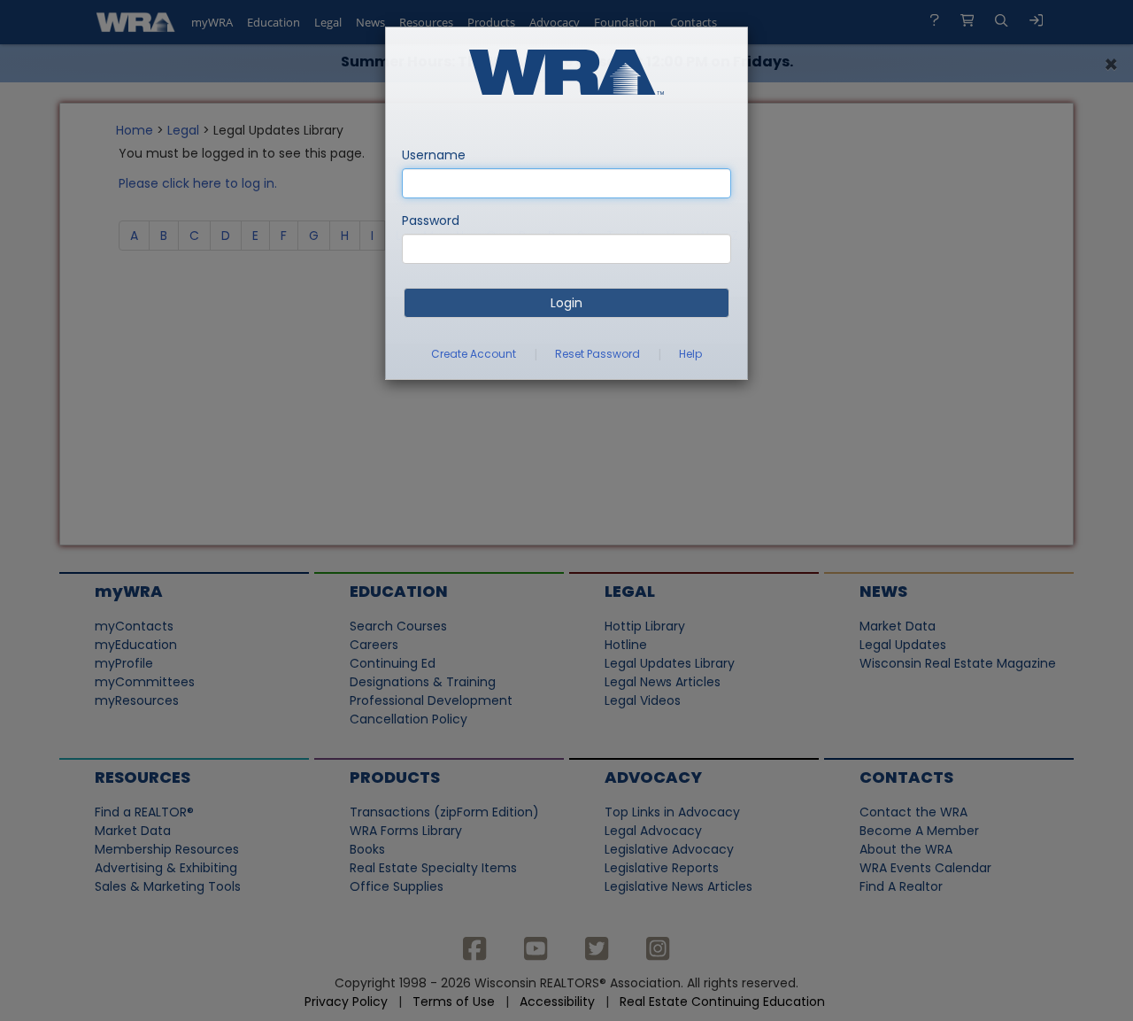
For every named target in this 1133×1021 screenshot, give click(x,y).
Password (430, 220)
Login (566, 303)
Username (434, 155)
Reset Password (597, 353)
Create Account (473, 353)
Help (690, 353)
